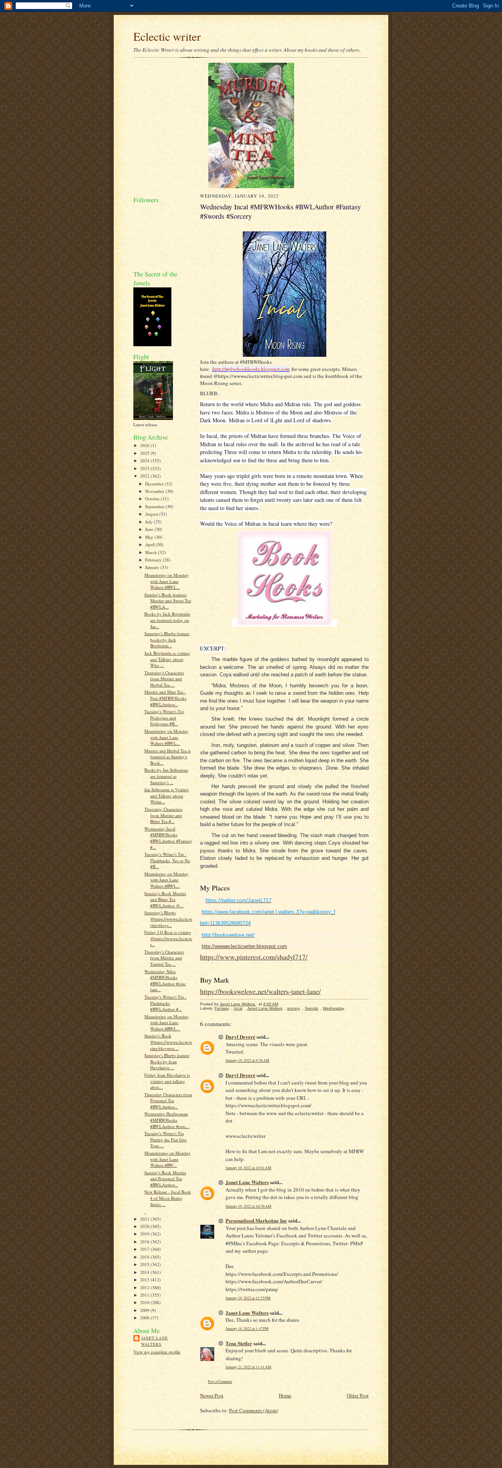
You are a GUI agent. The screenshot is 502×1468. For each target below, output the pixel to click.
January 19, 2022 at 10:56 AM (248, 1206)
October (153, 498)
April (150, 544)
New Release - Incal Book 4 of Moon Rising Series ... (167, 1198)
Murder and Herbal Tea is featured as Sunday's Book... (167, 757)
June (150, 529)
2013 (145, 1280)
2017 (145, 1249)
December (155, 484)
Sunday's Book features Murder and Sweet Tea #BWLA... (167, 601)
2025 (145, 453)
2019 (145, 1234)
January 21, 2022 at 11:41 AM (248, 1367)
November (155, 491)
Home (285, 1395)
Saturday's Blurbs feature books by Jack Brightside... (166, 639)
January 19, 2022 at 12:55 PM (248, 1298)
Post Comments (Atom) (253, 1410)
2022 (145, 476)
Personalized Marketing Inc (256, 1220)
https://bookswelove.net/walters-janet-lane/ (260, 991)
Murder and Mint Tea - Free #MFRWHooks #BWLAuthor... (165, 698)
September (155, 506)
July (149, 522)
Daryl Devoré (240, 1036)
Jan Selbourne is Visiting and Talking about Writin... (166, 796)
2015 (145, 1264)
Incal (238, 1008)
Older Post (358, 1395)
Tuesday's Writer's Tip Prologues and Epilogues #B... (164, 718)
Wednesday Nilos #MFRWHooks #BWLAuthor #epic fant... (165, 980)
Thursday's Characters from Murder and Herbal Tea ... (164, 679)
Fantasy (222, 1008)
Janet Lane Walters (154, 1341)
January (152, 567)
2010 (145, 1302)
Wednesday (333, 1008)
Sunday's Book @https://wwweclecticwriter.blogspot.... (168, 1042)
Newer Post (212, 1395)
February (154, 560)
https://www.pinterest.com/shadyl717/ (253, 956)
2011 (145, 1295)
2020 (145, 1226)
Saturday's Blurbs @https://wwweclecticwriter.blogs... (168, 919)
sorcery (293, 1008)
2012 (145, 1287)
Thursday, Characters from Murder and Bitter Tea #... (163, 815)
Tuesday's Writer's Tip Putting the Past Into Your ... (165, 1139)
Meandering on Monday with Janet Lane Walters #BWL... (166, 581)
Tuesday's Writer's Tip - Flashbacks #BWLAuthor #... (165, 1003)
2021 (145, 1219)
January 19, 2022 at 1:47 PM (247, 1328)
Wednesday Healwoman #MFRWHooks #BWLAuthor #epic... (166, 1120)
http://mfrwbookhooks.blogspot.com (251, 368)
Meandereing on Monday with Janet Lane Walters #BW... (167, 1159)
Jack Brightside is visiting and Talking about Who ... (167, 659)
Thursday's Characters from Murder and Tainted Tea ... (164, 958)
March (151, 552)
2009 (145, 1310)
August (152, 514)
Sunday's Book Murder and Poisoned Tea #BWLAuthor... (165, 1179)
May (150, 537)
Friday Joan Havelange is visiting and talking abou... (167, 1081)
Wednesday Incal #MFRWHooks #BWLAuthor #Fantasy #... (168, 838)
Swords (311, 1008)
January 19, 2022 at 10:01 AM (248, 1167)
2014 (145, 1272)
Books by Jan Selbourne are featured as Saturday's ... (166, 776)
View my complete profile (156, 1352)
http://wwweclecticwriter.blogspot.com (244, 946)
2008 (145, 1318)
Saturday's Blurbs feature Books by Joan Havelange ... (166, 1061)
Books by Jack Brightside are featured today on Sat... (167, 620)
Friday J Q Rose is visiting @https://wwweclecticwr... (168, 938)
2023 (145, 468)
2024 (145, 460)
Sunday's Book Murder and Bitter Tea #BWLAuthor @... (165, 899)
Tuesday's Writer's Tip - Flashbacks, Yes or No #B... (167, 860)
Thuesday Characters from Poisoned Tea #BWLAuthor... (168, 1101)
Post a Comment (220, 1381)
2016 (145, 1257)
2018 (145, 1242)
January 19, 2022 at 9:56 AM (247, 1060)
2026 (145, 445)
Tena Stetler (239, 1343)
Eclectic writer (167, 36)
